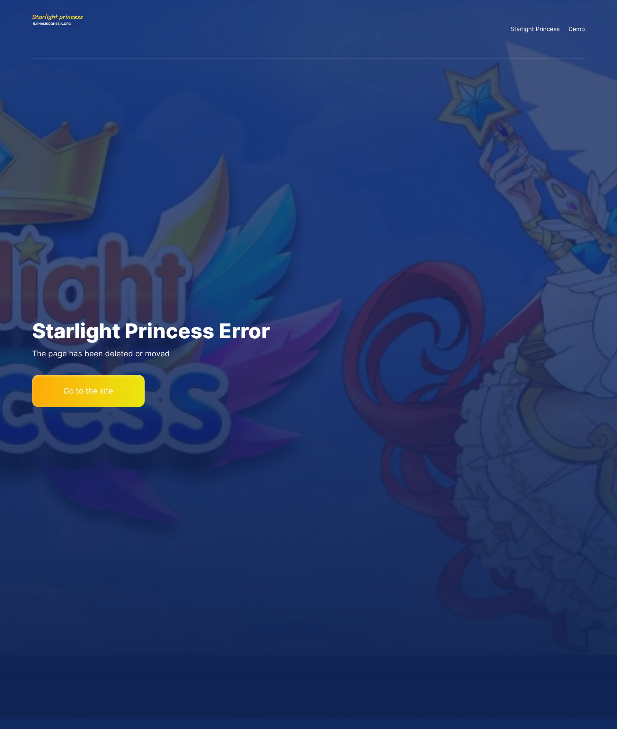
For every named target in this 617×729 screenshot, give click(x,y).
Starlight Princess (535, 29)
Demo (576, 29)
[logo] (58, 29)
